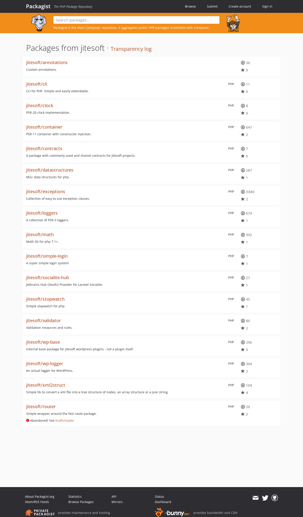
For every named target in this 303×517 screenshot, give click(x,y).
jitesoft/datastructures (49, 170)
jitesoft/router (41, 406)
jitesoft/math (40, 234)
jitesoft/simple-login (47, 256)
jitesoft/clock (39, 105)
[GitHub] (275, 498)
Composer (93, 27)
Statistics (75, 496)
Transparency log (131, 48)
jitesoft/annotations (47, 62)
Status (159, 496)
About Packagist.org (39, 496)
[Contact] (255, 498)
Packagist (38, 6)
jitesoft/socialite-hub (47, 277)
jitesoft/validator (43, 320)
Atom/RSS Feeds (37, 502)
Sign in (267, 6)
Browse (190, 6)
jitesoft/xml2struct (45, 385)
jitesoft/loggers (42, 213)
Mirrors (117, 502)
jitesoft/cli (36, 84)
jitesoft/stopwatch (45, 299)
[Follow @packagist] (265, 498)
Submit (212, 6)
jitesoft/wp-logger (44, 363)
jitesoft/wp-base (43, 342)
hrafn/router (64, 420)
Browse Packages (81, 502)
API (114, 496)
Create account (240, 6)
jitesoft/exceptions (45, 191)
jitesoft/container (44, 127)
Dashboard (163, 502)
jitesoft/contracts (44, 148)
